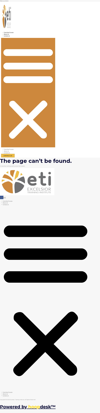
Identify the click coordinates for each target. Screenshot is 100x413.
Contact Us (7, 36)
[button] (28, 92)
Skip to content (4, 0)
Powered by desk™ (28, 406)
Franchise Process (8, 32)
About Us (6, 34)
